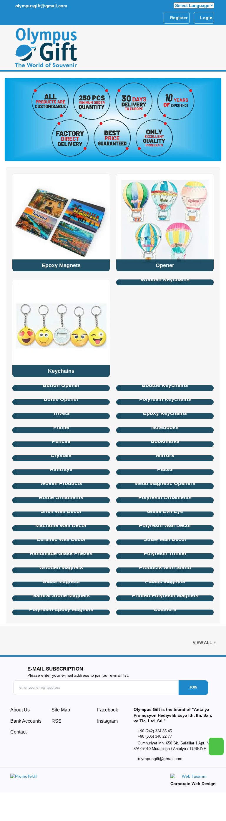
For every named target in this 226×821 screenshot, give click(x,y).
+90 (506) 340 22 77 (155, 736)
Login (205, 17)
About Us (20, 709)
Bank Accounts (25, 721)
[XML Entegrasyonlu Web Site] (60, 777)
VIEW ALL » (204, 642)
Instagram (107, 721)
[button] (211, 49)
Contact (18, 731)
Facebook (107, 709)
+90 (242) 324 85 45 (155, 731)
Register (178, 17)
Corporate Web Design (193, 783)
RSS (56, 721)
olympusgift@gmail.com (40, 5)
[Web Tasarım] (193, 777)
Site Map (60, 709)
